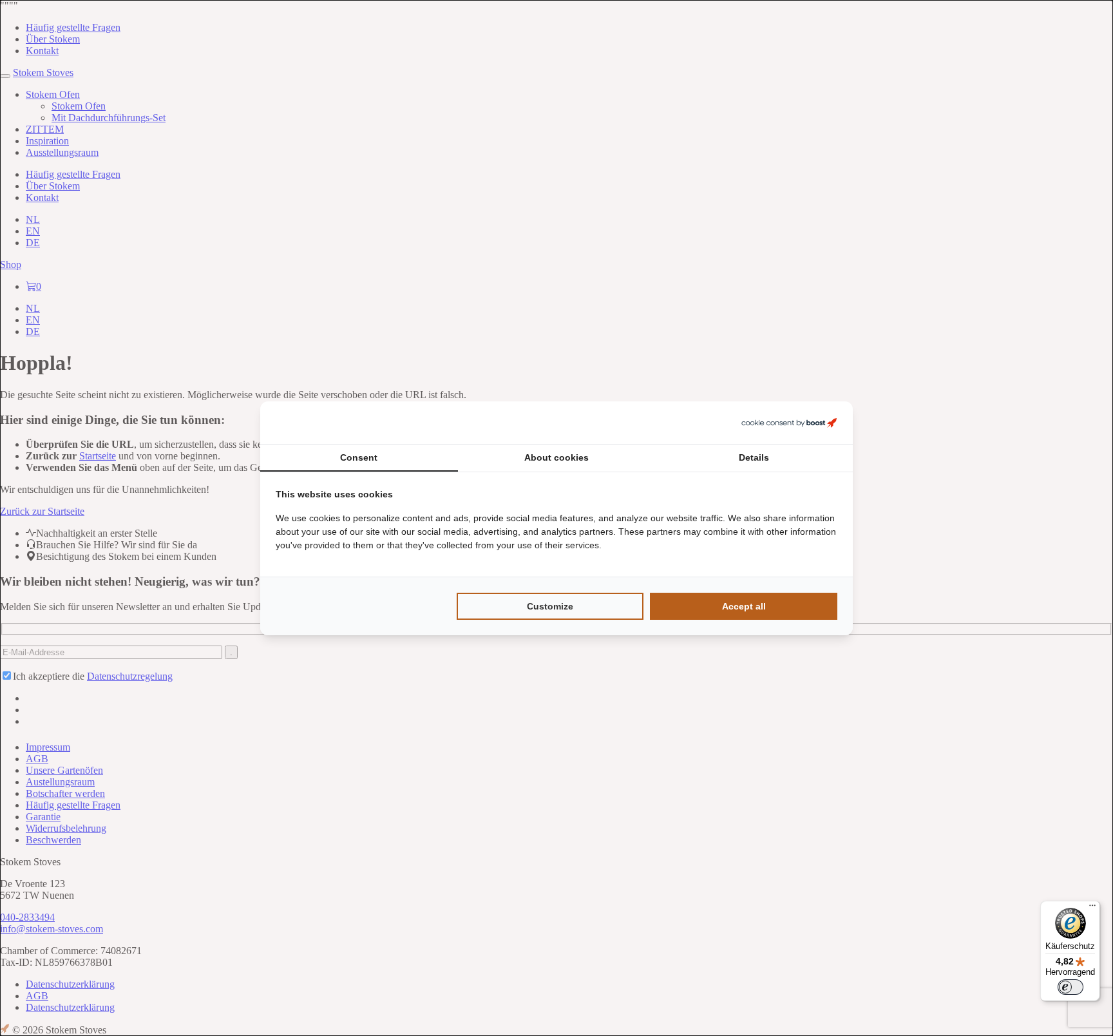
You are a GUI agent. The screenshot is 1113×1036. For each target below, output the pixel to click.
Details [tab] (754, 457)
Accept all (744, 606)
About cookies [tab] (556, 457)
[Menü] (1092, 908)
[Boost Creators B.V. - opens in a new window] (789, 422)
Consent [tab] (358, 457)
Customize (550, 606)
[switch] (1070, 987)
